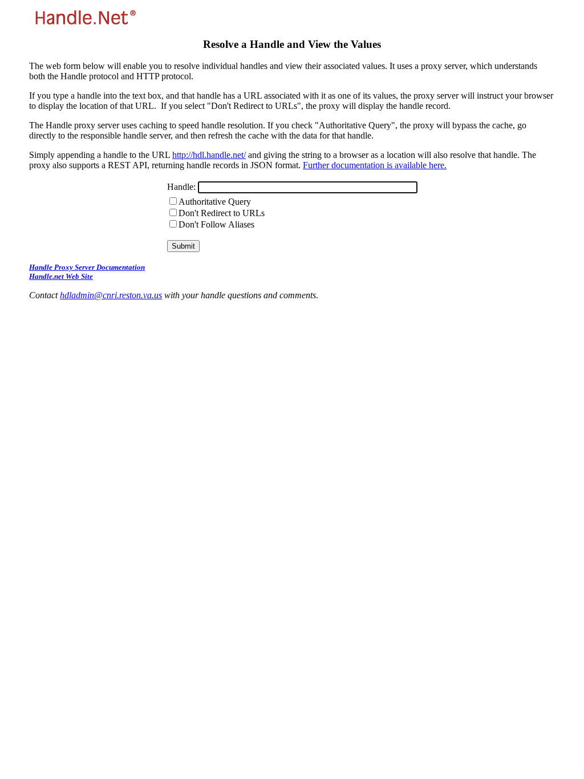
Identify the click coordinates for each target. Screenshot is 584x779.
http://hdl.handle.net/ (209, 155)
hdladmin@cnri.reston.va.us (111, 295)
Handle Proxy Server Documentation (87, 267)
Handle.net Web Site (61, 276)
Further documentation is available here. (375, 165)
